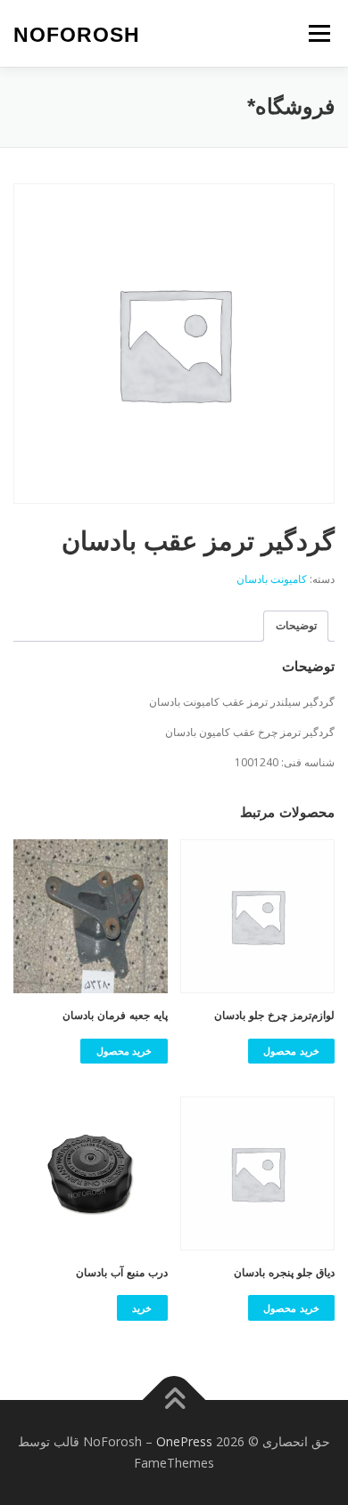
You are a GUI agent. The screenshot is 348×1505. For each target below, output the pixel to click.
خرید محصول (291, 1050)
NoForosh (76, 34)
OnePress (184, 1441)
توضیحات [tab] (296, 625)
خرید (142, 1308)
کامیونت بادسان (271, 579)
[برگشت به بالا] (174, 1400)
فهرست (319, 33)
